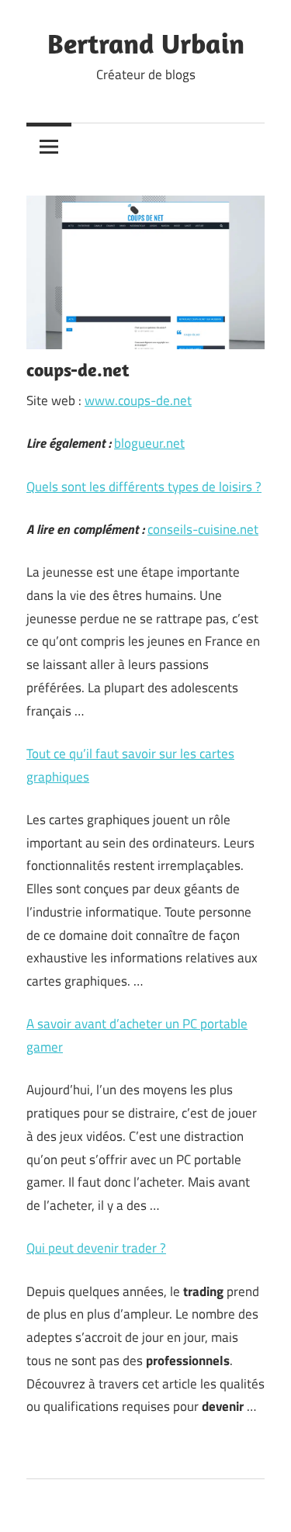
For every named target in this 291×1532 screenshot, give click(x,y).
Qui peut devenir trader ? (96, 1248)
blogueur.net (149, 443)
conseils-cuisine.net (202, 529)
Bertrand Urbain (145, 43)
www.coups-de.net (138, 400)
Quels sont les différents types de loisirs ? (144, 487)
